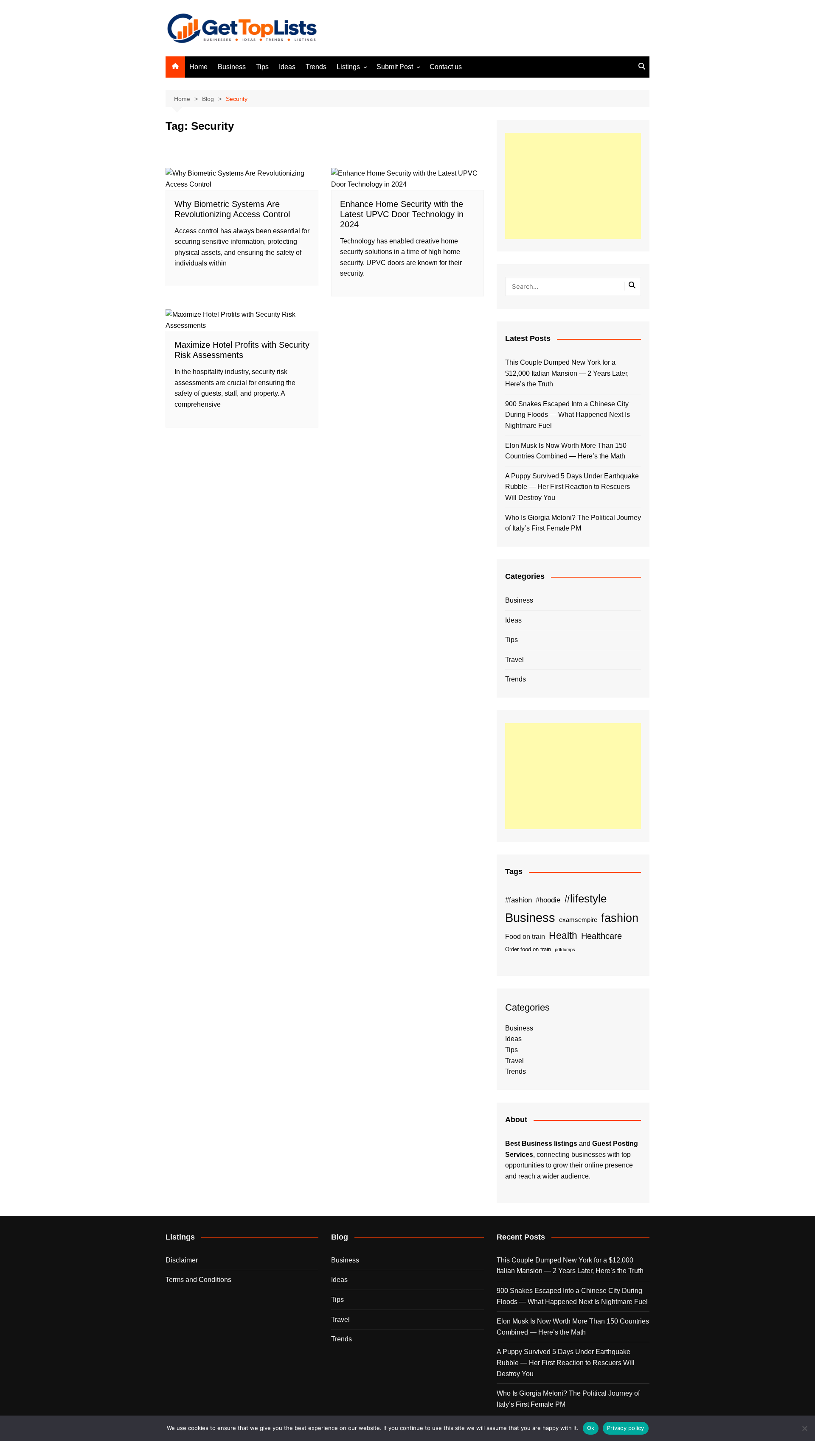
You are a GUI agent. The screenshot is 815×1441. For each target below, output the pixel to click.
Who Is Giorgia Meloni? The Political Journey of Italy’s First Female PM (573, 523)
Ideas (287, 66)
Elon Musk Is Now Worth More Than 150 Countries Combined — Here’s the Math (566, 451)
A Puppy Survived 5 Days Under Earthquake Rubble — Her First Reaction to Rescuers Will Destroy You (572, 486)
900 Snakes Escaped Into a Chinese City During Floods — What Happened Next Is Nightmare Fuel (567, 414)
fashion (619, 918)
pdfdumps (565, 949)
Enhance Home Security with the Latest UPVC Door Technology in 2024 (402, 214)
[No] (804, 1428)
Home (198, 66)
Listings (348, 66)
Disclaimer (182, 1260)
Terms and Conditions (198, 1279)
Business (232, 66)
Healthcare (601, 936)
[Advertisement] (573, 186)
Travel (514, 659)
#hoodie (548, 900)
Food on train (525, 936)
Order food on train (528, 949)
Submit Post (395, 66)
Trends (316, 66)
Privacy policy (625, 1427)
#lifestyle (585, 898)
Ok (591, 1427)
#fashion (518, 900)
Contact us (446, 66)
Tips (262, 66)
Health (563, 935)
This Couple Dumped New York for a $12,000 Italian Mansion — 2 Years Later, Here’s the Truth (567, 373)
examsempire (578, 919)
